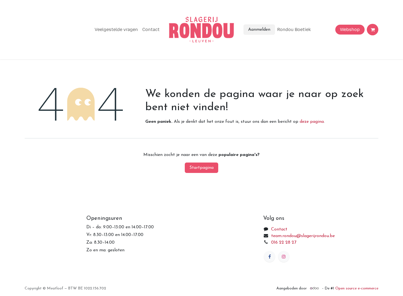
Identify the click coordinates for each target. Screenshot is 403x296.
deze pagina (312, 121)
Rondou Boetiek (294, 29)
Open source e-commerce (356, 288)
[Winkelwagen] (372, 29)
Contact (151, 29)
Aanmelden (259, 29)
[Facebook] (269, 256)
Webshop (350, 29)
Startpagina (201, 168)
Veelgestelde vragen (116, 29)
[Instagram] (283, 256)
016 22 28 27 (283, 242)
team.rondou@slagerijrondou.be (303, 236)
